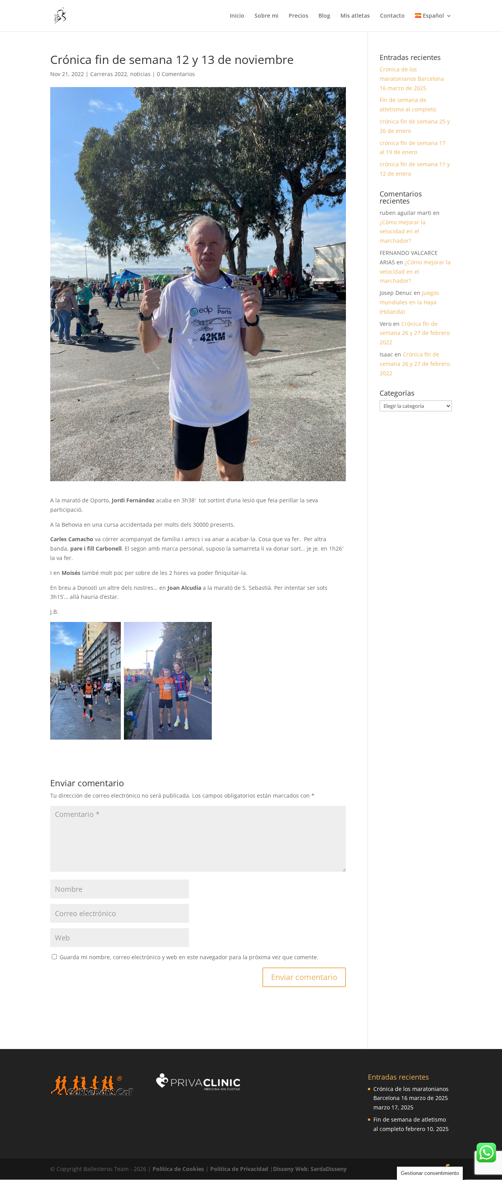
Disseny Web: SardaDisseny (310, 1169)
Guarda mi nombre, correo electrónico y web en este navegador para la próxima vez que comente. (189, 957)
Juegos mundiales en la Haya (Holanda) (409, 302)
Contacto (392, 16)
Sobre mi (266, 16)
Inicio (237, 16)
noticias (140, 74)
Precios (298, 16)
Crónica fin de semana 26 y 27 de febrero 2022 (415, 333)
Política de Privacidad (240, 1169)
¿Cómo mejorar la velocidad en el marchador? (403, 231)
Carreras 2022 (108, 74)
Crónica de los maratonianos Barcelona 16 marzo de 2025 (412, 78)
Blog (324, 16)
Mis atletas (355, 16)
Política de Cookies (179, 1169)
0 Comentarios (176, 74)
